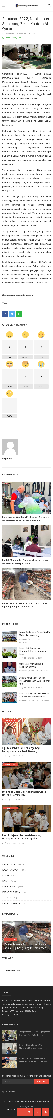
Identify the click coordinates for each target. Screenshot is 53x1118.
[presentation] (40, 925)
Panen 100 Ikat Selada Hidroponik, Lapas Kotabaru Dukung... (32, 651)
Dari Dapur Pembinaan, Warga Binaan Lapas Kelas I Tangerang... (34, 1059)
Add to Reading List (12, 38)
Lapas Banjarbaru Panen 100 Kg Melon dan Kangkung (34, 634)
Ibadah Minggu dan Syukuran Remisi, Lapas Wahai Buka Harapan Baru (25, 562)
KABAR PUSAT (9, 864)
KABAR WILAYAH (11, 869)
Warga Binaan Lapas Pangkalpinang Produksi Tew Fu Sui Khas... (34, 1033)
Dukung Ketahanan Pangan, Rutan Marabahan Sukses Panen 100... (34, 680)
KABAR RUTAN (9, 880)
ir (19, 658)
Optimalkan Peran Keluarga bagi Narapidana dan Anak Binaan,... (21, 749)
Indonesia (10, 1091)
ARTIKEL (6, 897)
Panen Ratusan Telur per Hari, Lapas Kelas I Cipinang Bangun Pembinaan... (25, 605)
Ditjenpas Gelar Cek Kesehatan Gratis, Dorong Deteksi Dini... (24, 793)
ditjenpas (7, 458)
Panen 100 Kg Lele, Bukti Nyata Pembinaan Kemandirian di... (34, 695)
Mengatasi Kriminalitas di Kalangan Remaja (31, 665)
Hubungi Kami (26, 1106)
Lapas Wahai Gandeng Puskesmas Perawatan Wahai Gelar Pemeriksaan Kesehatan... (26, 519)
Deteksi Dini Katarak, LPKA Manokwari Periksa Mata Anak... (33, 1046)
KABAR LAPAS (9, 33)
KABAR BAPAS (9, 886)
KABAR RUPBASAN (11, 892)
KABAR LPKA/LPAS (11, 903)
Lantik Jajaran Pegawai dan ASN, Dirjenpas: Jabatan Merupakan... (21, 837)
